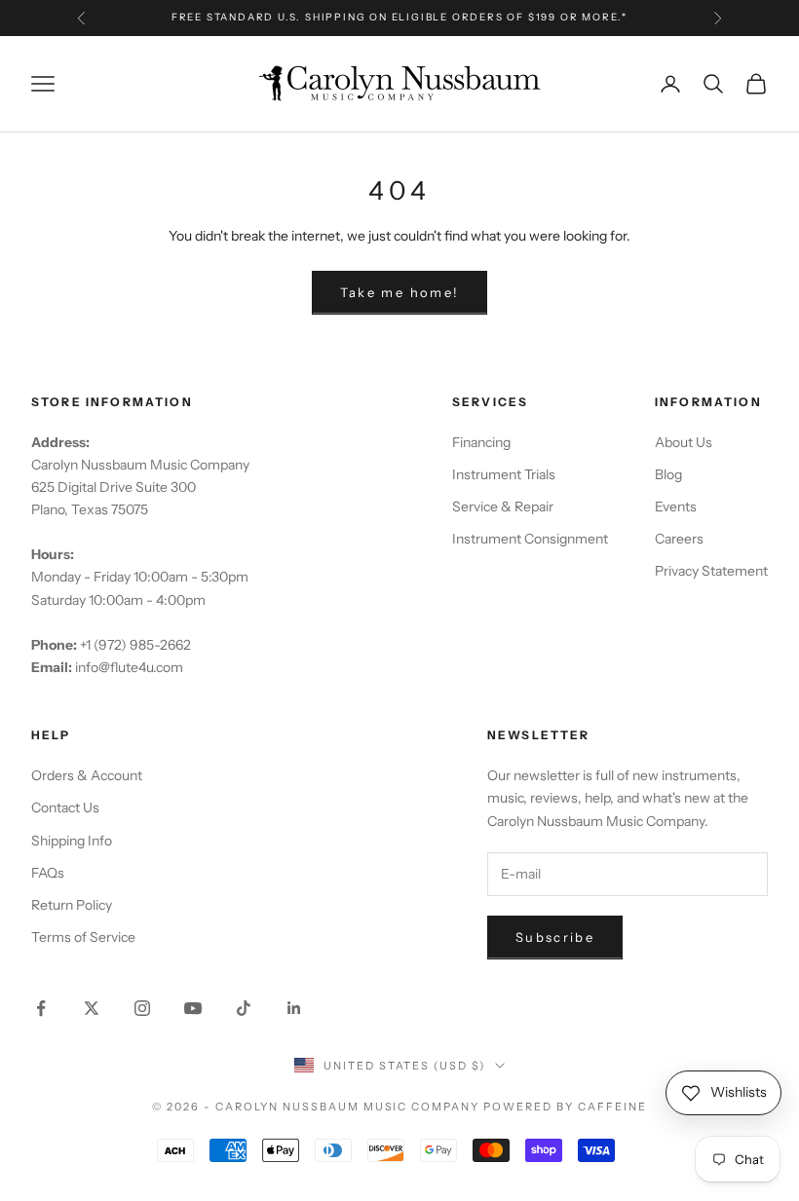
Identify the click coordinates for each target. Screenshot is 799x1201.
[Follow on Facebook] (41, 1008)
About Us (683, 442)
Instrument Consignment (530, 538)
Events (676, 506)
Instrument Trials (503, 474)
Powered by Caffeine (565, 1106)
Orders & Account (86, 775)
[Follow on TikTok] (243, 1008)
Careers (679, 538)
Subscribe (554, 937)
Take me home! (399, 292)
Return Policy (71, 905)
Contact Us (65, 807)
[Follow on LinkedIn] (294, 1008)
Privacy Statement (711, 571)
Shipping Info (71, 840)
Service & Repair (502, 506)
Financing (481, 442)
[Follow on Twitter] (91, 1008)
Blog (668, 474)
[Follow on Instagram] (142, 1008)
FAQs (47, 873)
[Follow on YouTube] (193, 1008)
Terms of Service (83, 937)
